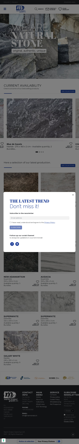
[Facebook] (12, 244)
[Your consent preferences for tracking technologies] (4, 440)
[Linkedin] (17, 244)
